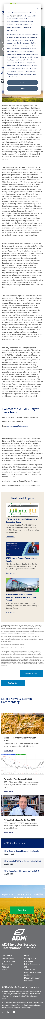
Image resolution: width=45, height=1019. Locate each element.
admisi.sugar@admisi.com (17, 426)
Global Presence (8, 959)
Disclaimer (28, 961)
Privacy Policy (30, 959)
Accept (22, 82)
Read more (10, 537)
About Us (5, 967)
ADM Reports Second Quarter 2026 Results (21, 851)
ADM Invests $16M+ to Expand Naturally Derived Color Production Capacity (21, 597)
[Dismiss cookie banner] (37, 8)
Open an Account (8, 961)
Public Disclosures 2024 (32, 965)
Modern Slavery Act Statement (32, 979)
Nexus (4, 970)
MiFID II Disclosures (32, 972)
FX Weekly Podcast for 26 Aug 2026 (19, 820)
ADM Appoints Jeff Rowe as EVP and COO (21, 871)
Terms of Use (29, 970)
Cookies (27, 975)
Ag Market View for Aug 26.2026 (18, 779)
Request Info (7, 964)
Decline (22, 89)
